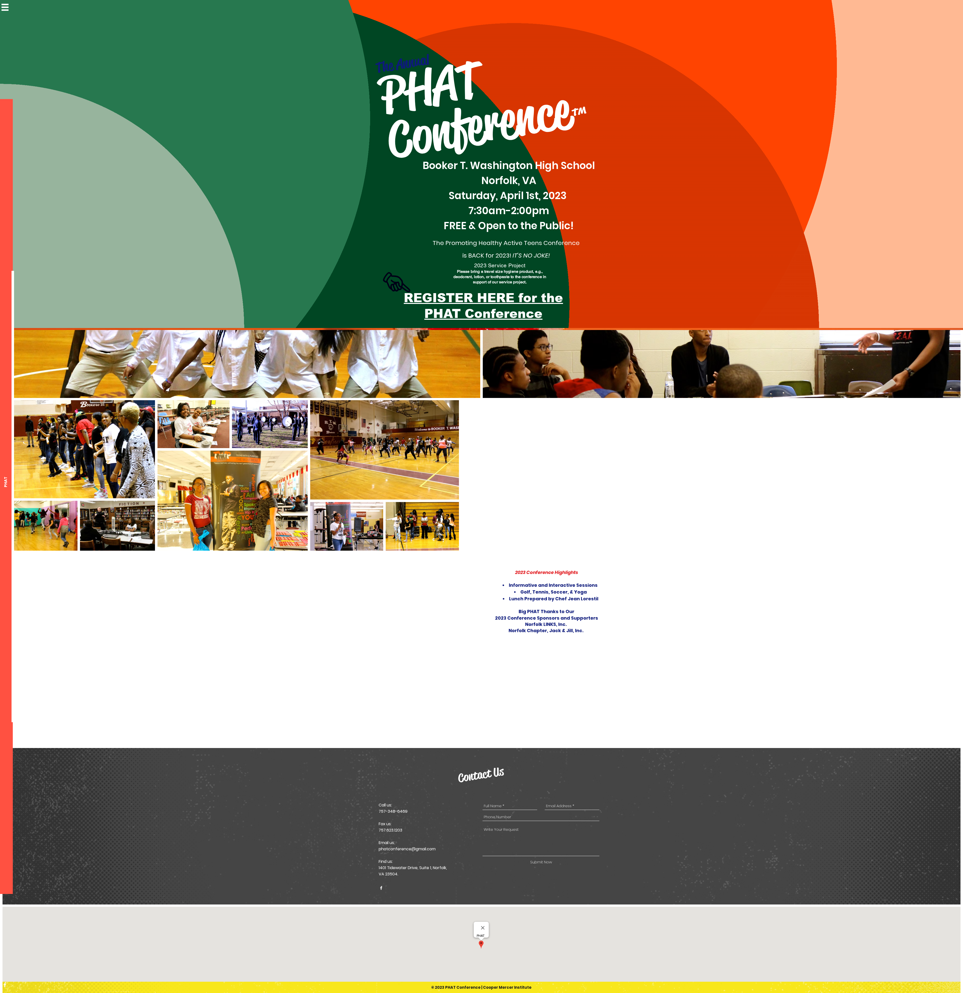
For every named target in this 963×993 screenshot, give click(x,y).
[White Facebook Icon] (5, 985)
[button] (5, 7)
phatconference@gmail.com (407, 849)
